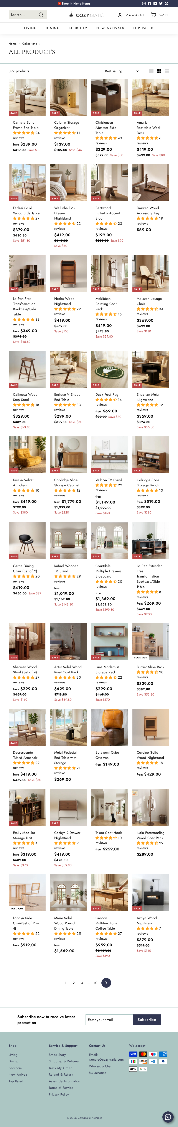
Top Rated (143, 28)
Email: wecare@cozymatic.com (106, 1057)
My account (97, 1072)
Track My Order (60, 1068)
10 (96, 982)
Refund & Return (61, 1074)
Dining (53, 28)
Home (13, 43)
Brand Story (57, 1054)
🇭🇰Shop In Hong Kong (74, 3)
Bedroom (78, 28)
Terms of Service (61, 1087)
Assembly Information (65, 1081)
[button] (24, 132)
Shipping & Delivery (64, 1061)
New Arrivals (110, 28)
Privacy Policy (59, 1094)
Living (30, 28)
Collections (29, 43)
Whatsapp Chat (100, 1066)
